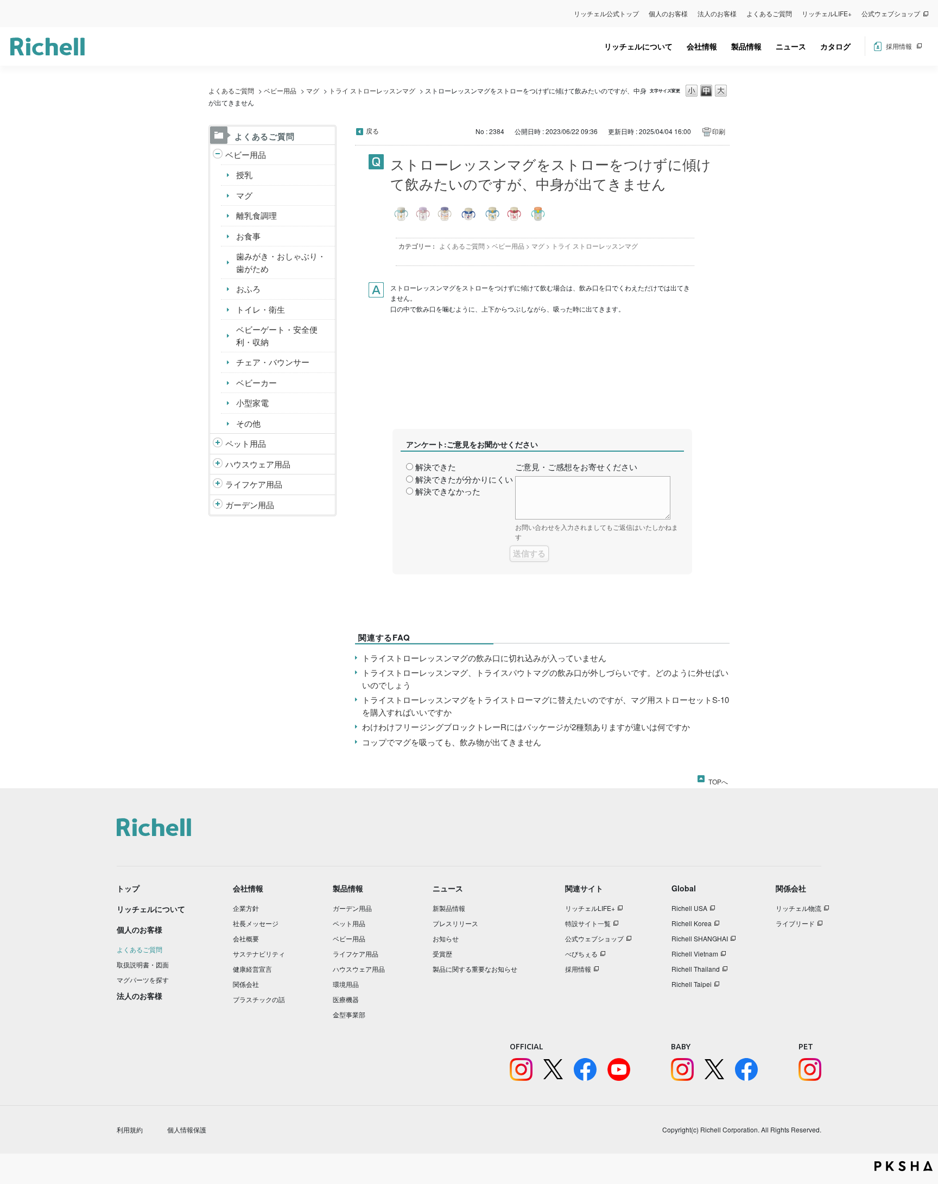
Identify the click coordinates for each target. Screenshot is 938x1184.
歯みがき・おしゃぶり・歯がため (281, 262)
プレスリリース (455, 923)
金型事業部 (349, 1014)
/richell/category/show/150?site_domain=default (218, 505)
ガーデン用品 (249, 504)
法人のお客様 (717, 13)
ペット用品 (245, 443)
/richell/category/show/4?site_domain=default (218, 444)
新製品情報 (449, 908)
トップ (128, 888)
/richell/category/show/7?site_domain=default (218, 464)
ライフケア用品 (253, 484)
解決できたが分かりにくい (464, 479)
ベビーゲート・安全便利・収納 (277, 335)
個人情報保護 (186, 1129)
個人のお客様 (668, 13)
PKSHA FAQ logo (903, 1166)
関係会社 (246, 984)
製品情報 (746, 46)
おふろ (248, 288)
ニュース (791, 46)
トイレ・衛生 (260, 309)
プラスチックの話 (259, 999)
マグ (312, 90)
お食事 (248, 236)
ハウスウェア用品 (257, 464)
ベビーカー (256, 382)
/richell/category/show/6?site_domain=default (218, 484)
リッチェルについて (638, 46)
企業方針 (246, 908)
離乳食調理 (256, 215)
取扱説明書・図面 (143, 964)
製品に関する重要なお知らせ (475, 968)
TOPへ (718, 779)
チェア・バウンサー (272, 362)
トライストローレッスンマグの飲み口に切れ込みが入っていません (484, 657)
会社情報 (702, 46)
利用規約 (130, 1129)
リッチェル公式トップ (606, 13)
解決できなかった (447, 491)
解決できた (435, 466)
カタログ (835, 46)
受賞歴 (442, 953)
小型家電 (252, 402)
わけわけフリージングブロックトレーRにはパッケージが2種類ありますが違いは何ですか (526, 726)
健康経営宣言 (252, 968)
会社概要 (246, 938)
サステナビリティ (259, 953)
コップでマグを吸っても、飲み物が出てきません (451, 742)
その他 (248, 423)
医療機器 (346, 999)
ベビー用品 (280, 90)
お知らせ (446, 938)
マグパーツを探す (143, 979)
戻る (372, 130)
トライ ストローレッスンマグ (372, 90)
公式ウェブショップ (890, 13)
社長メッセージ (255, 923)
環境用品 (346, 984)
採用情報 (899, 45)
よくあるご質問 (769, 13)
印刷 (718, 131)
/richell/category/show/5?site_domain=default (218, 155)
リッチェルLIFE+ (827, 13)
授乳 (244, 174)
